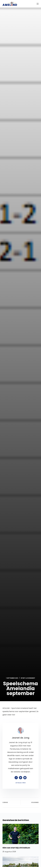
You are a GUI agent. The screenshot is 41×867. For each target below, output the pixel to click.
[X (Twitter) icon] (25, 777)
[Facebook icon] (16, 777)
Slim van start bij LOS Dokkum (16, 848)
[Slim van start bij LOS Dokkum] (21, 834)
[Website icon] (20, 777)
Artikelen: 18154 (20, 783)
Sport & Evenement (28, 678)
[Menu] (38, 4)
